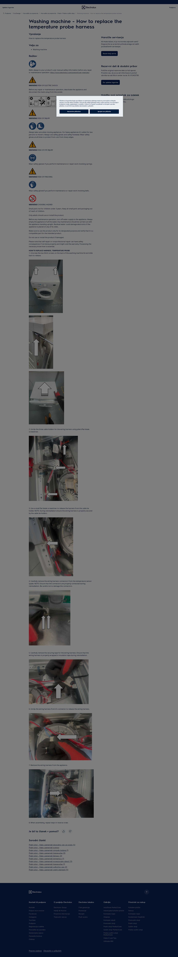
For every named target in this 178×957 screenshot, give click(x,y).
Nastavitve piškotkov (74, 111)
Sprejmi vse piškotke (104, 111)
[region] (89, 106)
